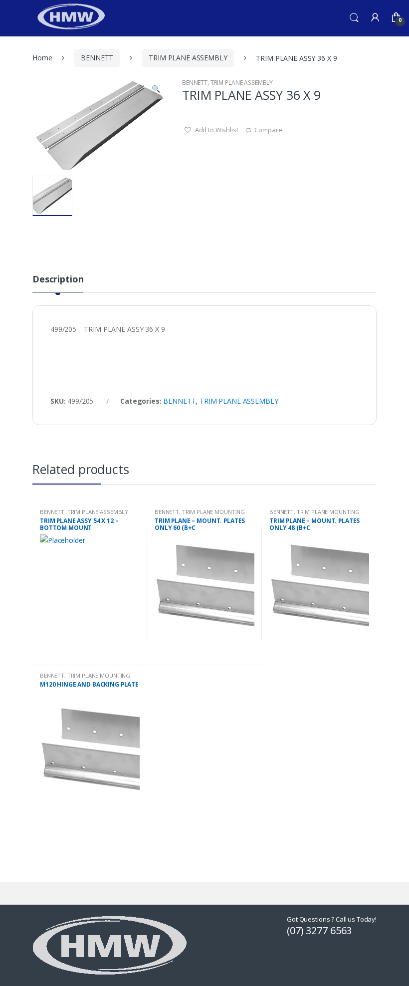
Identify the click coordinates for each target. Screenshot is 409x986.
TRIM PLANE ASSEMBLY (188, 57)
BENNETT (97, 57)
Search (354, 17)
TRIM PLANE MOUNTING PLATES (200, 514)
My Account (375, 17)
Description (57, 279)
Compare (268, 129)
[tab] (57, 283)
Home (42, 57)
